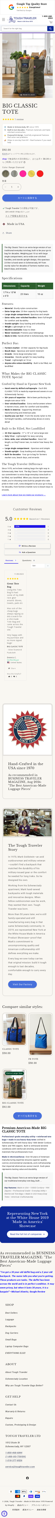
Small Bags (11, 1339)
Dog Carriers (11, 1333)
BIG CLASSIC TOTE (15, 646)
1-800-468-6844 (47, 17)
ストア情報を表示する (16, 216)
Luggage (9, 1319)
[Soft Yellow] (31, 173)
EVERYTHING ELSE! (15, 1353)
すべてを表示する (27, 1116)
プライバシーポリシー (40, 1505)
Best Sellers (11, 1313)
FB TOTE (33, 1059)
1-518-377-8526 (13, 1460)
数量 (4, 181)
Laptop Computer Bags (17, 1346)
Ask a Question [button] (29, 552)
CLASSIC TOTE (10, 1049)
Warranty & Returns (15, 1411)
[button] (3, 19)
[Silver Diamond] (14, 173)
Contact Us (10, 1404)
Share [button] (9, 233)
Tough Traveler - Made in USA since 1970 (27, 1501)
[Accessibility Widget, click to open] (4, 1514)
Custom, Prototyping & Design (20, 1425)
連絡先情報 (41, 1510)
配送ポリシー (28, 1510)
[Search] (50, 28)
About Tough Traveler (16, 1372)
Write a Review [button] (29, 546)
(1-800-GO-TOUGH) (15, 1456)
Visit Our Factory (22, 984)
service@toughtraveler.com (20, 1466)
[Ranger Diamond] (5, 173)
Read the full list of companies (26, 1234)
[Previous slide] (5, 64)
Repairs (9, 1418)
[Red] (40, 173)
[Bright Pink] (22, 173)
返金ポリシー (22, 1505)
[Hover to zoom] (27, 65)
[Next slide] (50, 64)
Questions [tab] (27, 560)
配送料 (4, 154)
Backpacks (10, 1326)
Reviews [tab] (9, 560)
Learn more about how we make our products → (24, 495)
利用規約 (15, 1510)
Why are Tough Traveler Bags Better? (24, 1385)
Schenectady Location (16, 1379)
